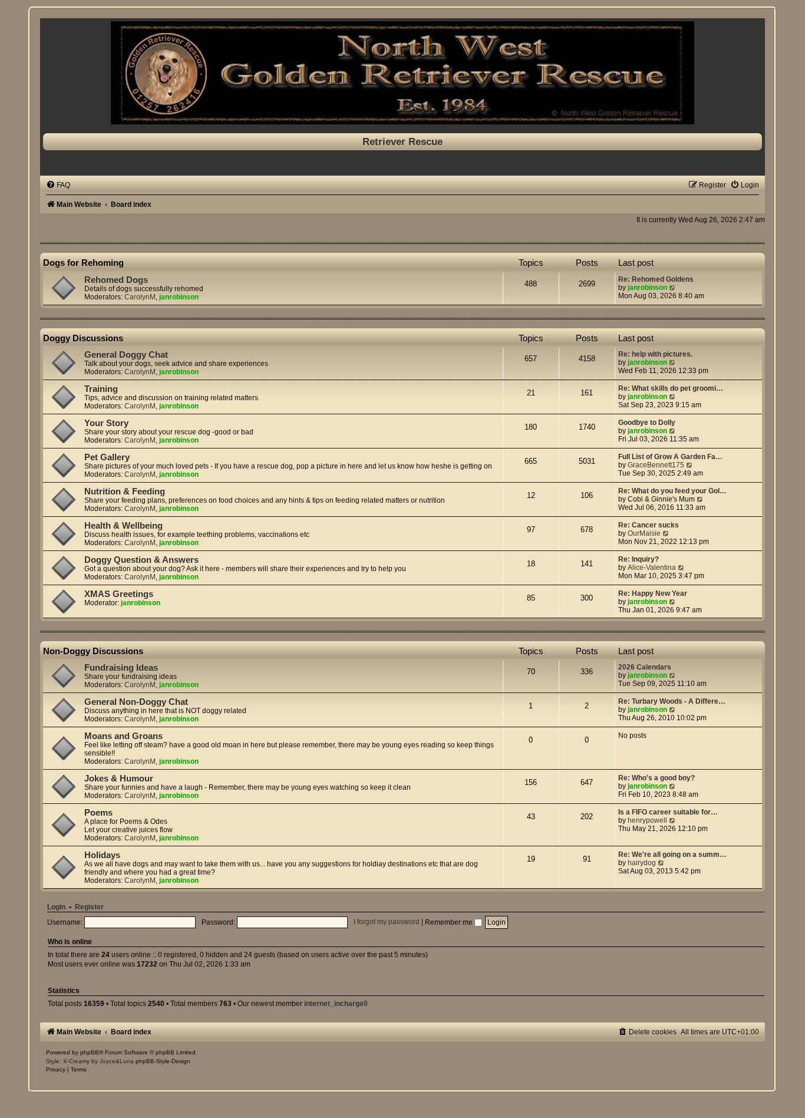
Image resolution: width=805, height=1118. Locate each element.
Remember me (449, 922)
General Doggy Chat (126, 355)
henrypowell (647, 820)
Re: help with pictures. (655, 354)
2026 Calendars (644, 667)
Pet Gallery (107, 457)
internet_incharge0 (336, 1004)
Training (101, 389)
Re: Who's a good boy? (656, 778)
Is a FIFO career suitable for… (668, 812)
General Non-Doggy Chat (136, 702)
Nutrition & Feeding (124, 491)
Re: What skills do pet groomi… (670, 388)
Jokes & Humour (118, 778)
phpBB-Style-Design (163, 1061)
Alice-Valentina (652, 567)
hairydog (642, 863)
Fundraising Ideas (121, 667)
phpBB (89, 1052)
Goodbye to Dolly (646, 422)
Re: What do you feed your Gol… (672, 491)
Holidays (102, 855)
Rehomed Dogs (116, 280)
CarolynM (140, 297)
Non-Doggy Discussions (93, 651)
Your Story (106, 423)
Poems (98, 812)
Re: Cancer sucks (648, 525)
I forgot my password (387, 922)
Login (56, 907)
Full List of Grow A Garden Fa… (670, 457)
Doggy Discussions (83, 338)
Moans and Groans (123, 736)
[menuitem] (58, 185)
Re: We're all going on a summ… (672, 854)
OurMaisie (644, 533)
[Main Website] (402, 72)
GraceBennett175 (656, 465)
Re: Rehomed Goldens (656, 279)
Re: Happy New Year (652, 593)
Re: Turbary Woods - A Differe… (671, 701)
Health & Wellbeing (123, 525)
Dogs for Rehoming (83, 263)
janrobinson (179, 297)
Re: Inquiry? (638, 559)
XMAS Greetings (118, 594)
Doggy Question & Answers (141, 560)
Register (89, 907)
